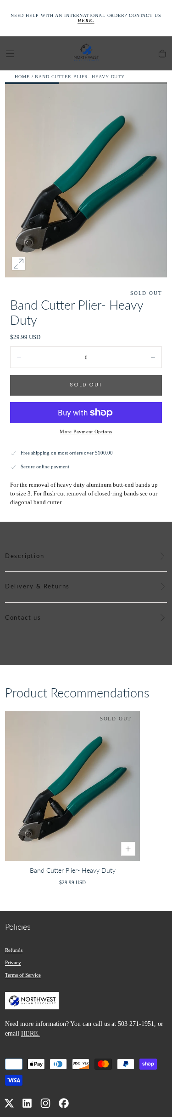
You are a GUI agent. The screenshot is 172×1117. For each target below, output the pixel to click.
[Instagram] (45, 1103)
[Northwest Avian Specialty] (32, 1002)
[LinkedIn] (27, 1103)
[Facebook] (63, 1103)
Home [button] (22, 76)
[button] (10, 54)
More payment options (86, 431)
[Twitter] (9, 1103)
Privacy (13, 962)
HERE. (30, 1033)
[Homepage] (86, 53)
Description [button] (24, 556)
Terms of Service (23, 975)
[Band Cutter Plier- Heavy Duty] (72, 786)
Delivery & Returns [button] (37, 586)
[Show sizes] (128, 849)
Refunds (13, 950)
